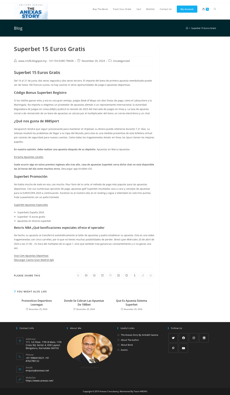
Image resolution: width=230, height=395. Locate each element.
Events (124, 349)
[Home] (187, 28)
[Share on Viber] (110, 275)
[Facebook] (183, 337)
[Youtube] (183, 348)
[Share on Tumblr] (134, 275)
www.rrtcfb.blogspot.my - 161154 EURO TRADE (46, 60)
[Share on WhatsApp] (150, 275)
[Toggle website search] (215, 9)
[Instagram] (193, 337)
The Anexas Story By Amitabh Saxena (139, 334)
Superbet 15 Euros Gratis (203, 28)
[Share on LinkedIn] (102, 275)
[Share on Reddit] (126, 275)
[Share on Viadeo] (142, 275)
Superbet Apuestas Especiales (31, 204)
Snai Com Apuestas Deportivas (31, 255)
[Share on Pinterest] (94, 275)
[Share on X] (78, 275)
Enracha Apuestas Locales (28, 157)
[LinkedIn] (204, 337)
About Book (127, 344)
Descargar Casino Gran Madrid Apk (34, 259)
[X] (173, 337)
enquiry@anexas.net (37, 370)
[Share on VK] (118, 275)
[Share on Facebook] (86, 275)
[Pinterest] (173, 348)
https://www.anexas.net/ (39, 380)
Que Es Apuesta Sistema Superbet (131, 302)
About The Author (130, 339)
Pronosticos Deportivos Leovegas (37, 302)
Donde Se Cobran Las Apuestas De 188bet (84, 302)
